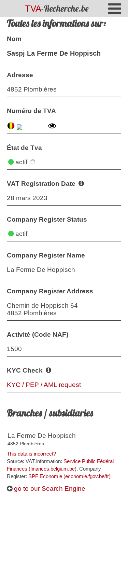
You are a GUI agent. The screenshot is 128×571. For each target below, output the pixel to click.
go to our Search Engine (48, 488)
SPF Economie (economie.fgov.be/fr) (69, 476)
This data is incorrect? (31, 454)
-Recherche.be (57, 8)
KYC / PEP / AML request (44, 384)
